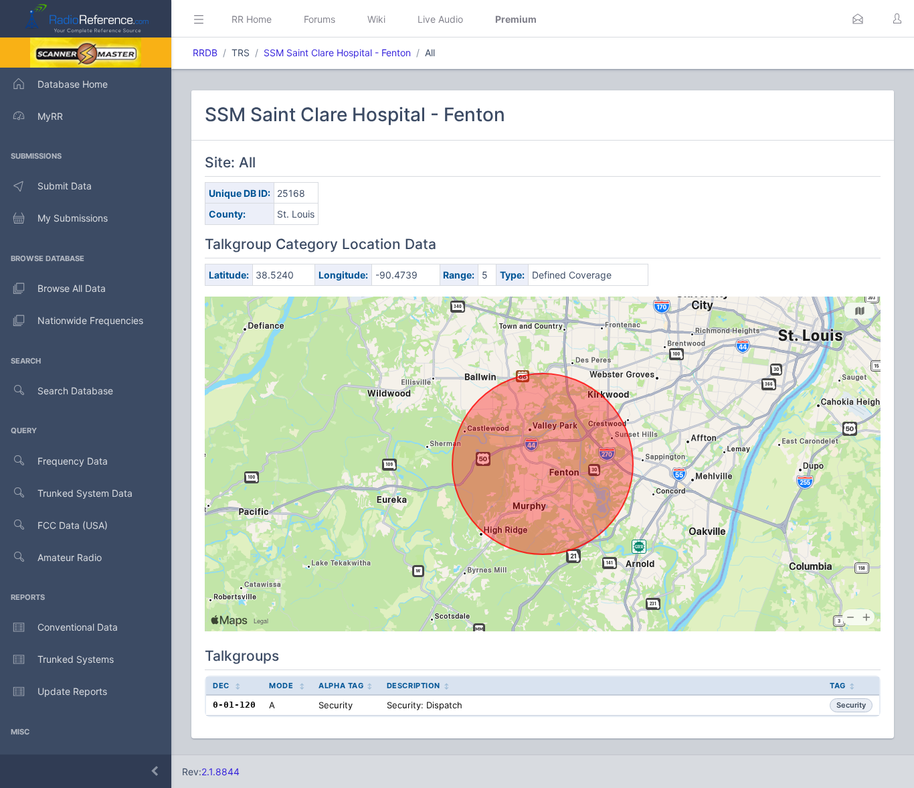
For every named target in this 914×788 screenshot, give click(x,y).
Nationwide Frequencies (90, 320)
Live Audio (440, 19)
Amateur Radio (69, 557)
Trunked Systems (75, 659)
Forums (319, 19)
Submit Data (64, 185)
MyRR (50, 116)
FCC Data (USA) (72, 525)
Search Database (75, 390)
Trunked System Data (84, 493)
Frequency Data (72, 461)
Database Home (72, 84)
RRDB (205, 52)
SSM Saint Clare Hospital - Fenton (337, 52)
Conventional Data (77, 627)
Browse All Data (71, 288)
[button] (858, 18)
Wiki (376, 19)
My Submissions (72, 218)
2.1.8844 (220, 771)
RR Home (252, 19)
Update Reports (72, 691)
